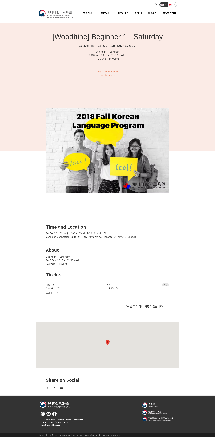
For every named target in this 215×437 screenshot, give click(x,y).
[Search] (155, 4)
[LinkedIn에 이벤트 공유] (61, 388)
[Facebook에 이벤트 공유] (47, 388)
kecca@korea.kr (53, 425)
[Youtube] (48, 414)
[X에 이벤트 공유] (54, 388)
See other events (107, 75)
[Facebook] (54, 414)
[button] (106, 13)
